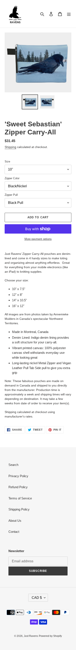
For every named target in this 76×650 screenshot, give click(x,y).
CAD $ (37, 597)
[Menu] (68, 13)
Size (7, 161)
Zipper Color (12, 178)
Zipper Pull (11, 194)
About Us (14, 520)
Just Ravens (31, 635)
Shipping (10, 147)
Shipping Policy (19, 509)
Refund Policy (18, 487)
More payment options (38, 239)
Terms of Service (20, 498)
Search (13, 465)
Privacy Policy (18, 476)
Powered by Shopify (50, 635)
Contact (13, 531)
